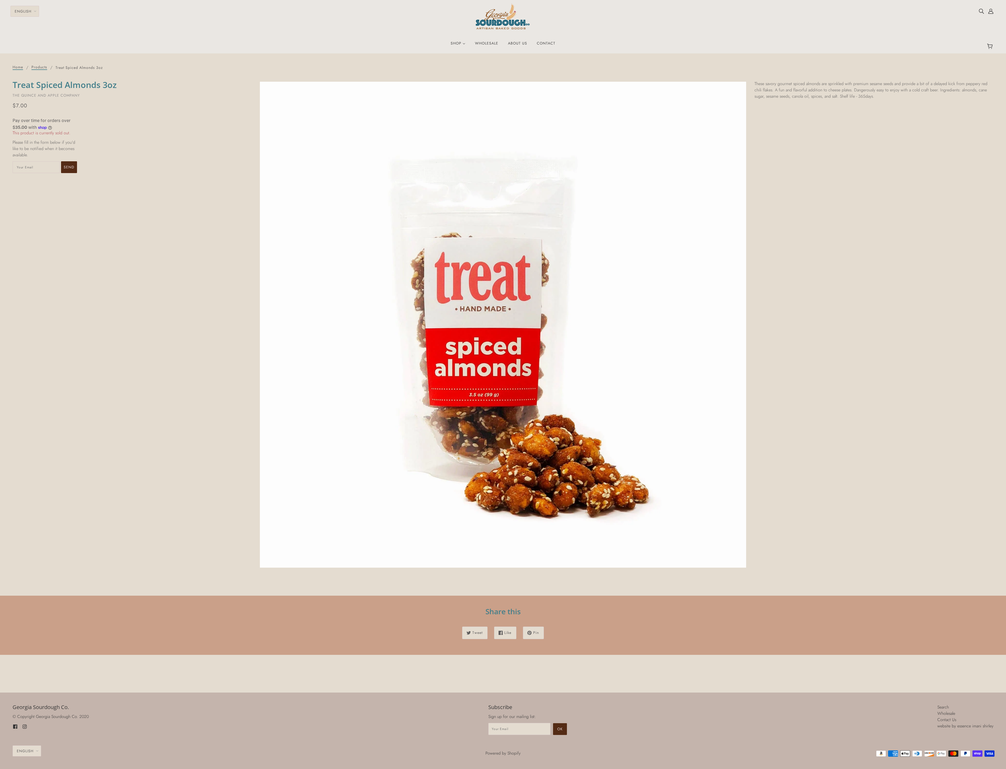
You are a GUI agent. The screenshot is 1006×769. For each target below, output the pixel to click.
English (23, 11)
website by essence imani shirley (965, 726)
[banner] (503, 16)
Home (18, 67)
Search (943, 707)
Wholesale (946, 713)
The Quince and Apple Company (46, 95)
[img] (981, 11)
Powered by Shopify (503, 753)
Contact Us (946, 720)
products (39, 67)
